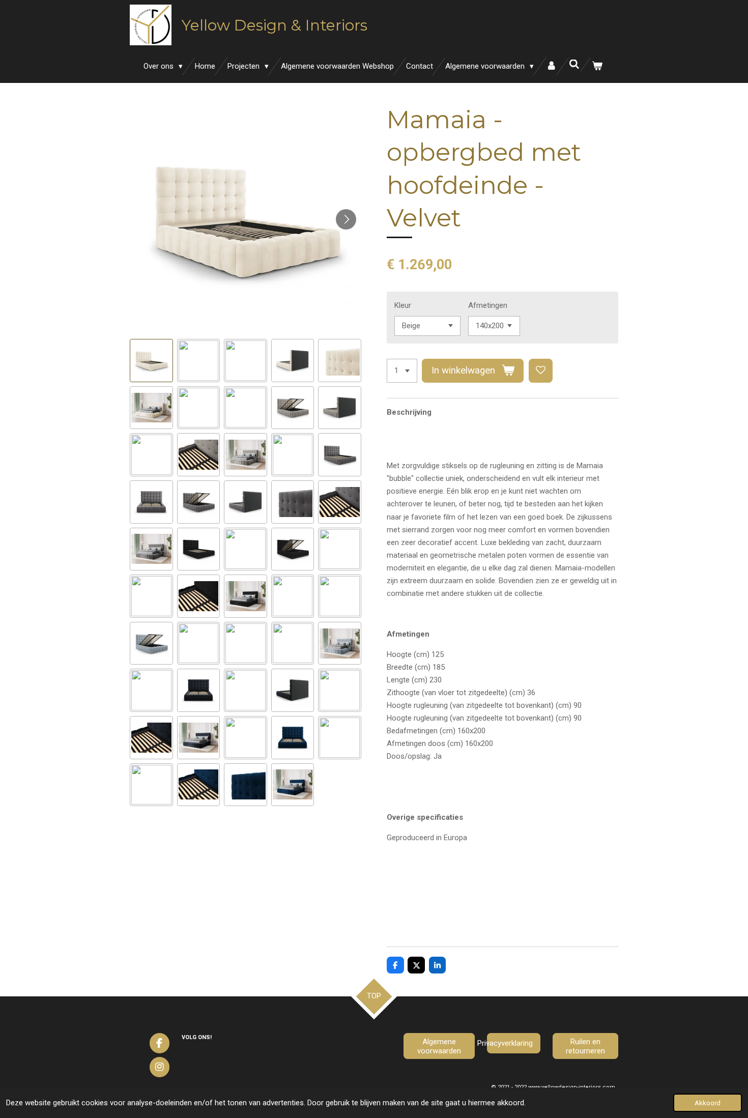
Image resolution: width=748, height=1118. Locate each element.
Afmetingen (487, 305)
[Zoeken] (574, 65)
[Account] (551, 66)
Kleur (402, 305)
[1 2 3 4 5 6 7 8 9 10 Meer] (402, 371)
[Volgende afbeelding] (346, 219)
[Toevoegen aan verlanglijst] (541, 371)
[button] (151, 360)
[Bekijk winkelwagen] (597, 66)
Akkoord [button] (708, 1103)
